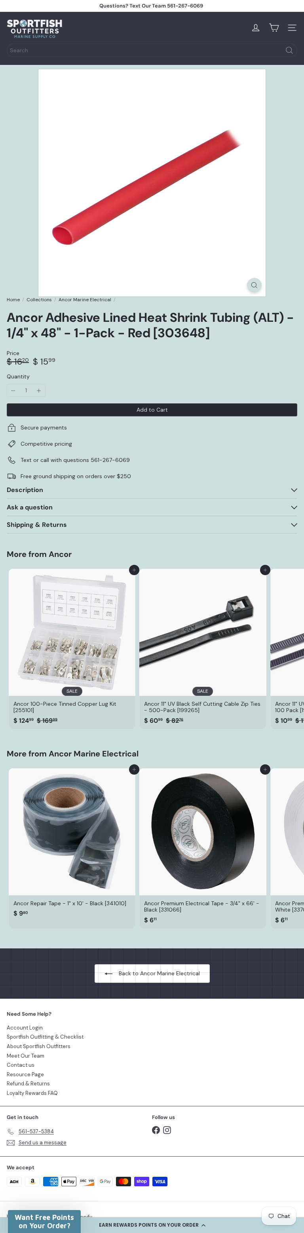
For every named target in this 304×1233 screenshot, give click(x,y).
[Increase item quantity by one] (39, 390)
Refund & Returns (28, 1083)
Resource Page (25, 1074)
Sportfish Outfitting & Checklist (45, 1037)
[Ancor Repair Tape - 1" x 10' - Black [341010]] (72, 845)
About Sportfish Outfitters (38, 1046)
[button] (152, 1225)
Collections (39, 299)
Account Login (25, 1027)
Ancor (60, 554)
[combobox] (152, 50)
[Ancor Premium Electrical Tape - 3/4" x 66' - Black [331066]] (202, 848)
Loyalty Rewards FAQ (32, 1093)
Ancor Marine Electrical (85, 299)
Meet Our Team (25, 1056)
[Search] (289, 50)
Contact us (20, 1065)
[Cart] (274, 27)
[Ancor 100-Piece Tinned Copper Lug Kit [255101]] (72, 649)
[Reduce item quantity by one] (13, 390)
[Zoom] (254, 285)
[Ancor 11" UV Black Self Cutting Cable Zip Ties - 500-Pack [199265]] (202, 649)
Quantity (18, 376)
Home (13, 299)
